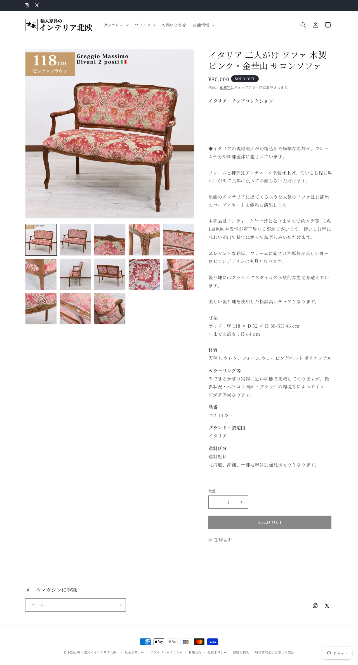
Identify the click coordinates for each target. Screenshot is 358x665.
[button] (115, 25)
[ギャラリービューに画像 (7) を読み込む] (75, 274)
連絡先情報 (241, 652)
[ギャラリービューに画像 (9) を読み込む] (144, 274)
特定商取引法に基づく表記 (274, 652)
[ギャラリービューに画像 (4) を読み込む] (144, 240)
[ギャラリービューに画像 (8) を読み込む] (110, 274)
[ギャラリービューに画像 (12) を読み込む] (75, 309)
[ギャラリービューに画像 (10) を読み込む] (178, 274)
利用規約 (195, 652)
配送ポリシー (217, 652)
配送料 (225, 87)
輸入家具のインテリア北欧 (96, 652)
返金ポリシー (134, 652)
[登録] (119, 605)
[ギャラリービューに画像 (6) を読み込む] (41, 274)
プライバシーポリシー (166, 652)
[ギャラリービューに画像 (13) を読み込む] (110, 309)
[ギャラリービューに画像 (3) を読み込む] (110, 240)
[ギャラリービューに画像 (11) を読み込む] (41, 309)
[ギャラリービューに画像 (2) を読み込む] (75, 240)
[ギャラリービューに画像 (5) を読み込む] (178, 240)
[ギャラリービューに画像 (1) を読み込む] (41, 240)
